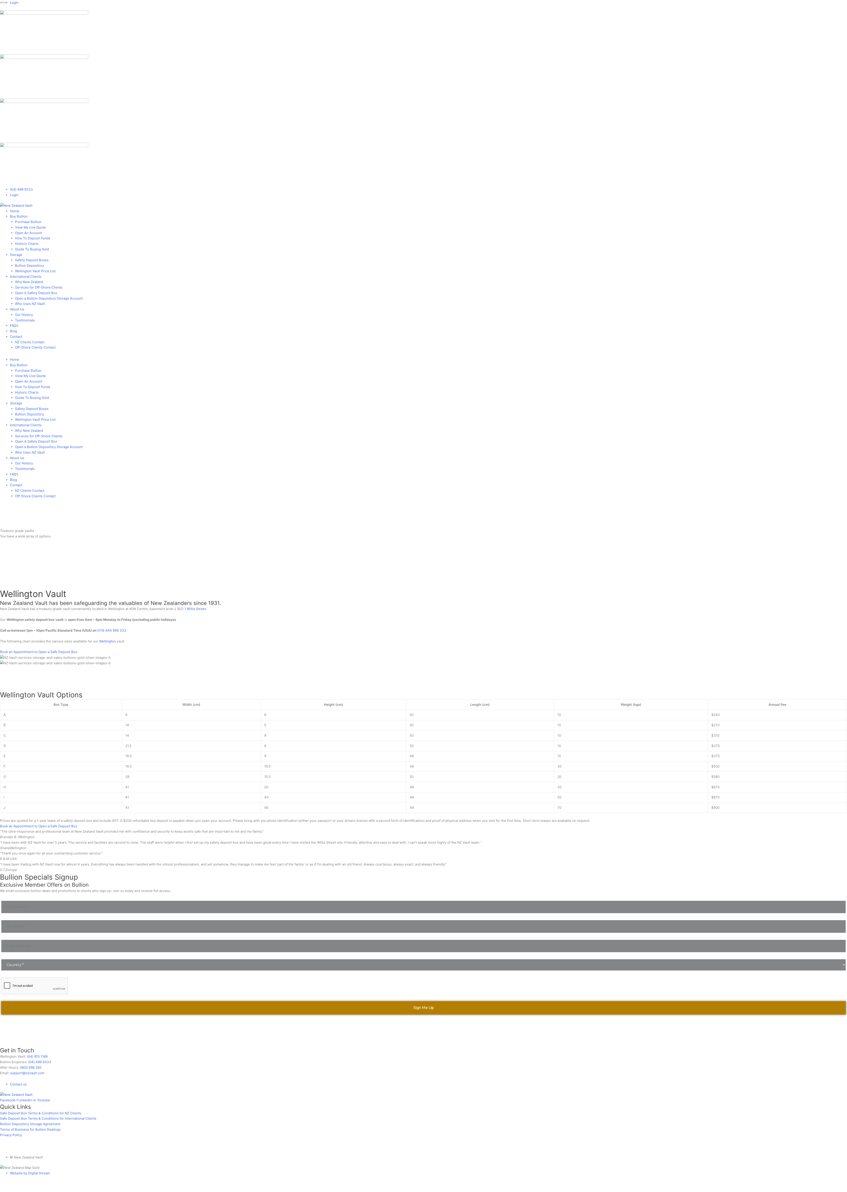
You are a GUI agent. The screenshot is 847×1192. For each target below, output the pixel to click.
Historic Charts (27, 244)
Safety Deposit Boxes (32, 260)
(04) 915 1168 (37, 1056)
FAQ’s (14, 325)
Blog (13, 331)
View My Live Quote (30, 227)
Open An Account (28, 233)
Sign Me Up (217, 1010)
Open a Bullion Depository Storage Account (49, 298)
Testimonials (25, 320)
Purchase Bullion (28, 222)
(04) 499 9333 (39, 1062)
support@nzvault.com (27, 1073)
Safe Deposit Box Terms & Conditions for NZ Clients (40, 1113)
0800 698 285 (30, 1067)
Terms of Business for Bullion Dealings (30, 1129)
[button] (423, 356)
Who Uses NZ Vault (30, 304)
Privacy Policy (11, 1135)
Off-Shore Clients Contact (35, 347)
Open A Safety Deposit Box (36, 293)
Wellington (107, 641)
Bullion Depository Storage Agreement (30, 1124)
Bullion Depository (29, 265)
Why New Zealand (29, 282)
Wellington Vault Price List (35, 271)
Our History (24, 315)
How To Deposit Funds (32, 238)
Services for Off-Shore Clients (38, 287)
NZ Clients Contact (29, 342)
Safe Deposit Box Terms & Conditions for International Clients (48, 1118)
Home (14, 211)
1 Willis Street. (195, 609)
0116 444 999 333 (111, 630)
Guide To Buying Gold (32, 249)
